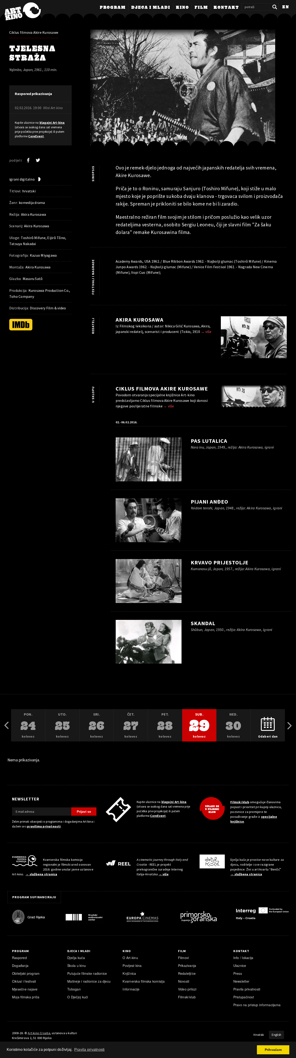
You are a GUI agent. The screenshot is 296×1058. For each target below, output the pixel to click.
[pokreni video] (188, 91)
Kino (182, 8)
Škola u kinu (76, 965)
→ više (206, 331)
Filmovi (183, 957)
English (276, 1035)
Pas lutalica (209, 440)
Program (113, 8)
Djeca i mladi (150, 8)
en (285, 7)
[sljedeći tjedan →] (289, 725)
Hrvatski (258, 1035)
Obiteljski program (26, 973)
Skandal (203, 623)
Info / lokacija (243, 957)
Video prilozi (187, 989)
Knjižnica (129, 973)
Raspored (19, 957)
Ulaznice (239, 965)
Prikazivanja (187, 965)
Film (201, 8)
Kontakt (226, 8)
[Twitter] (38, 160)
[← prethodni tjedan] (6, 725)
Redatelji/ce (187, 973)
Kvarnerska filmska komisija (144, 981)
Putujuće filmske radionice (87, 973)
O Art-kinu (130, 957)
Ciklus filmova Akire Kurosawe (33, 32)
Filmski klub (239, 802)
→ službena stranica (41, 874)
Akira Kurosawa (139, 319)
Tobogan (74, 989)
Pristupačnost (243, 997)
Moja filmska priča (25, 997)
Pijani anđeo (209, 501)
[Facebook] (28, 160)
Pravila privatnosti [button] (89, 1050)
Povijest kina (132, 965)
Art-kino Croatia (39, 1033)
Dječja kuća (76, 957)
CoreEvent (36, 136)
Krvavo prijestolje (219, 562)
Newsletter (241, 981)
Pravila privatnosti (246, 989)
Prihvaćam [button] (273, 1050)
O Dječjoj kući (77, 997)
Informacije (131, 989)
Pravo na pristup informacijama (257, 1005)
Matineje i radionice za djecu (89, 981)
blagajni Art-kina (52, 123)
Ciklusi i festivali (24, 981)
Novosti (183, 981)
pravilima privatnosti (44, 826)
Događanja (20, 965)
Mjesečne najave (25, 989)
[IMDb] (20, 324)
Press (237, 973)
